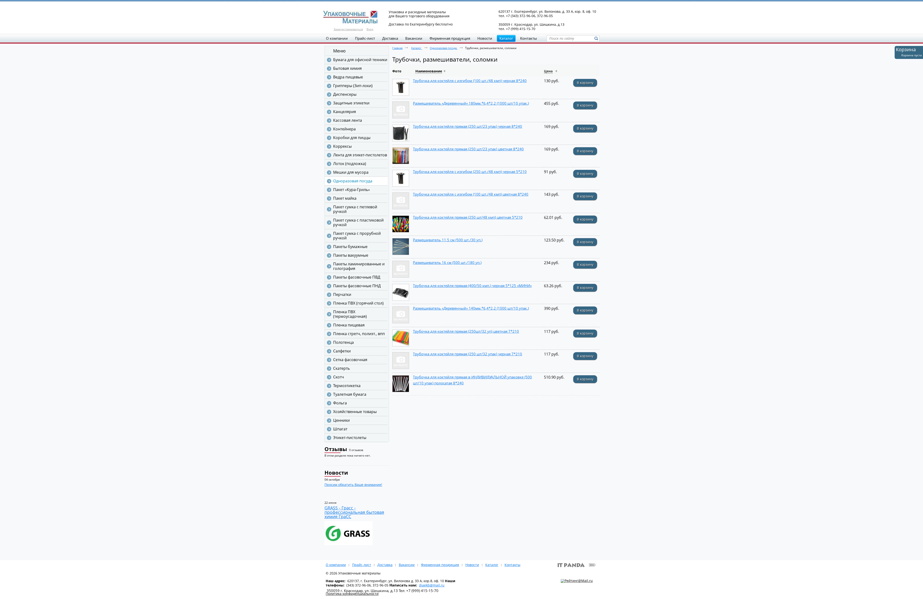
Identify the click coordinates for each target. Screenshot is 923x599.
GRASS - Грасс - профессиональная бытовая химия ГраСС (354, 512)
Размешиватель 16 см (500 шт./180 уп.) (447, 262)
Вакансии (407, 564)
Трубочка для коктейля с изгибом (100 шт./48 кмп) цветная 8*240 (470, 194)
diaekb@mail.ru (431, 585)
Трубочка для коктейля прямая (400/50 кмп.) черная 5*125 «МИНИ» (472, 285)
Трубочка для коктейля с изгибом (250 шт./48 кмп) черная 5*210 (470, 171)
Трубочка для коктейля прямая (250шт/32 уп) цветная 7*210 (466, 331)
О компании (336, 564)
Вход (370, 29)
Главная (397, 48)
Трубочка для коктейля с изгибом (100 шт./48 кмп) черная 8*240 (470, 80)
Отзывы (335, 448)
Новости (336, 472)
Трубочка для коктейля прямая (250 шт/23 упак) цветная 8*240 (468, 149)
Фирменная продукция (440, 564)
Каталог (506, 38)
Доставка (385, 564)
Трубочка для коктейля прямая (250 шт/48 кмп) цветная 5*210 (468, 217)
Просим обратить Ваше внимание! (353, 484)
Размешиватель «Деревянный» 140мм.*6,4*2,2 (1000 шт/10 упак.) (471, 308)
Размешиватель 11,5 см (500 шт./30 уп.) (447, 239)
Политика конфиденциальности (352, 593)
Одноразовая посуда (443, 48)
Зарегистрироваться (348, 29)
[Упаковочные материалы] (461, 17)
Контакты (512, 564)
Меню (339, 51)
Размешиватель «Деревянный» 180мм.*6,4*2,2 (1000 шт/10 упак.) (471, 103)
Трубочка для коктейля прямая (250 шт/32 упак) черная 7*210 (467, 353)
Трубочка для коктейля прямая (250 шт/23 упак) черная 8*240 (467, 126)
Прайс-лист (361, 564)
